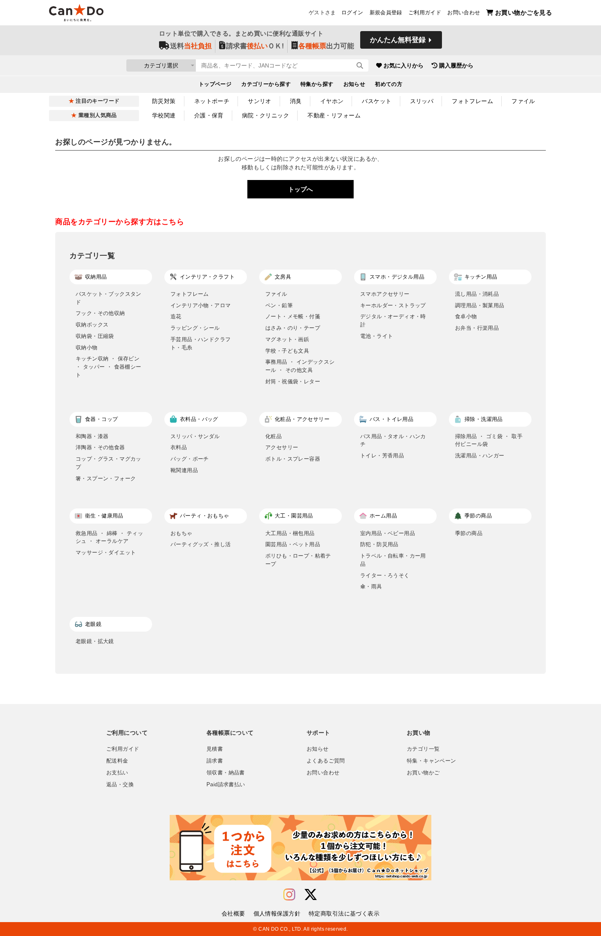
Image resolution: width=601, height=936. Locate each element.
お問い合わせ (463, 13)
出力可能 (326, 46)
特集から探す (317, 84)
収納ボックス (92, 325)
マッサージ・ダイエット (106, 552)
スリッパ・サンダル (195, 436)
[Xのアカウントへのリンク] (311, 895)
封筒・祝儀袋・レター (292, 381)
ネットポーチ (212, 101)
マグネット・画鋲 (287, 339)
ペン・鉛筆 (279, 305)
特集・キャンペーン (431, 761)
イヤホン (332, 101)
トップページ (215, 84)
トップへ (300, 189)
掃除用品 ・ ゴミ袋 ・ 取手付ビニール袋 (489, 440)
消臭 (296, 101)
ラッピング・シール (195, 328)
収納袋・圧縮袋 (95, 336)
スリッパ (422, 101)
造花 (176, 316)
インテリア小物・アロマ (200, 305)
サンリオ (259, 101)
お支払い (117, 773)
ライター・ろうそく (385, 575)
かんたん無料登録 (398, 40)
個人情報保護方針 (276, 913)
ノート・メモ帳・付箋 (292, 316)
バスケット (376, 101)
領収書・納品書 (225, 773)
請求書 (214, 761)
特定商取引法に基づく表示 (344, 913)
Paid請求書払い (225, 785)
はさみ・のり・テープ (292, 328)
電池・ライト (376, 336)
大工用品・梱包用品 (290, 533)
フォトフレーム (472, 101)
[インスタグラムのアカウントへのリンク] (289, 895)
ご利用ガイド (424, 13)
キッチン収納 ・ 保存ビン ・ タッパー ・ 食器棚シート (108, 367)
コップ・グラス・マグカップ (108, 463)
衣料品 (178, 447)
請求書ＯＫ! (255, 46)
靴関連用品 (184, 470)
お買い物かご (423, 773)
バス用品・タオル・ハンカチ (393, 440)
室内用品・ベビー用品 (387, 533)
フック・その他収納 (100, 313)
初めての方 (388, 84)
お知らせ (354, 84)
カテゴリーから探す (266, 84)
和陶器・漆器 (92, 436)
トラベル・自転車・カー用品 (393, 560)
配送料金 (117, 761)
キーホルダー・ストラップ (393, 305)
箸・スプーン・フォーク (106, 478)
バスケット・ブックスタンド (108, 298)
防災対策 (164, 101)
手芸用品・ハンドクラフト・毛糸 (200, 343)
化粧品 (273, 436)
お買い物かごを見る (523, 12)
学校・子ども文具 (287, 351)
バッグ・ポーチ (189, 459)
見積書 (214, 749)
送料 (191, 46)
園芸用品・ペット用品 (292, 544)
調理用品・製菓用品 (480, 305)
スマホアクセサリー (385, 294)
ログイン (352, 13)
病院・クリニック (265, 115)
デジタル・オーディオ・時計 (393, 320)
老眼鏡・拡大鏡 (95, 641)
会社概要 (233, 913)
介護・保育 (209, 115)
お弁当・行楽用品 (477, 328)
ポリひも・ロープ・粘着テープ (298, 560)
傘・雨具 (371, 586)
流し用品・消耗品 (477, 294)
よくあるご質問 (326, 761)
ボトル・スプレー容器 (292, 459)
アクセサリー (281, 447)
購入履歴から (456, 65)
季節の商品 (468, 533)
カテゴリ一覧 (423, 749)
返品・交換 (120, 785)
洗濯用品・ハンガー (480, 455)
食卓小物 (466, 316)
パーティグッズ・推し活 (200, 544)
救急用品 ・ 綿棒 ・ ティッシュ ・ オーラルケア (109, 537)
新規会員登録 (386, 13)
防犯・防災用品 (379, 544)
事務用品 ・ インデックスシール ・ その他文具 (300, 366)
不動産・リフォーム (334, 115)
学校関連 (164, 115)
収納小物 (87, 347)
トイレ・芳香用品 (382, 455)
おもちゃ (181, 533)
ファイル (523, 101)
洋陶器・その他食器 (100, 447)
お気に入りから (403, 65)
